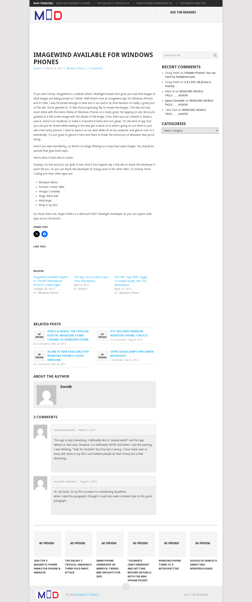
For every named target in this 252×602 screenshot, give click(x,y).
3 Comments (95, 68)
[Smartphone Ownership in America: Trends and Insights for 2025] (110, 544)
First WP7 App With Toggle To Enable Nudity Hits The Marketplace (130, 280)
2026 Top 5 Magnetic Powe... (74, 3)
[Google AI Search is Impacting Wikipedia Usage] (204, 544)
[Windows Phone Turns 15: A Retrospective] (172, 544)
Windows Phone (76, 68)
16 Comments (118, 339)
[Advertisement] (105, 36)
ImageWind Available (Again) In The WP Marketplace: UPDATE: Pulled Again (50, 280)
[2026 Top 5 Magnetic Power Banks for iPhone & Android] (47, 544)
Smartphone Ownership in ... (155, 3)
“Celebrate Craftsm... (193, 3)
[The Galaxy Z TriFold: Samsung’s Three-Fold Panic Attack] (79, 544)
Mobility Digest (87, 594)
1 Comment (116, 360)
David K (37, 68)
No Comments (41, 344)
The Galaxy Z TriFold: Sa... (114, 3)
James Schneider (175, 100)
